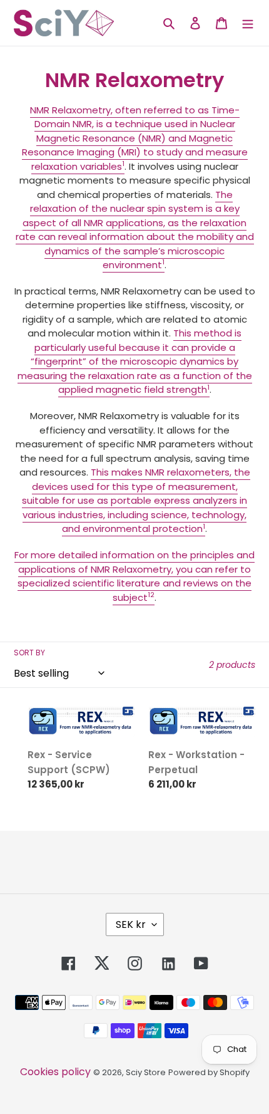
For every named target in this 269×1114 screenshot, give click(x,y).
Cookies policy (55, 1072)
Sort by (29, 652)
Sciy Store (146, 1072)
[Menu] (248, 22)
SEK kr (131, 924)
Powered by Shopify (209, 1072)
